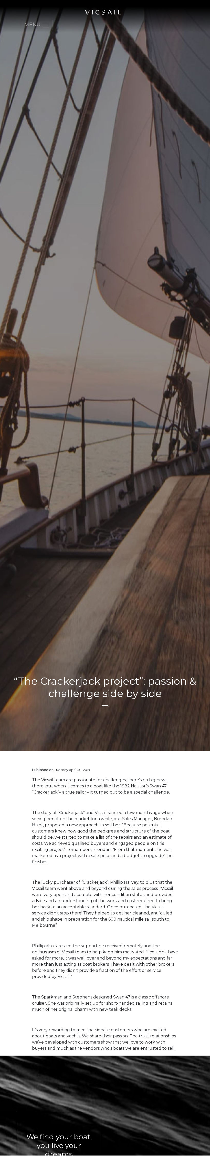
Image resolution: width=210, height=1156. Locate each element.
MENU (33, 25)
